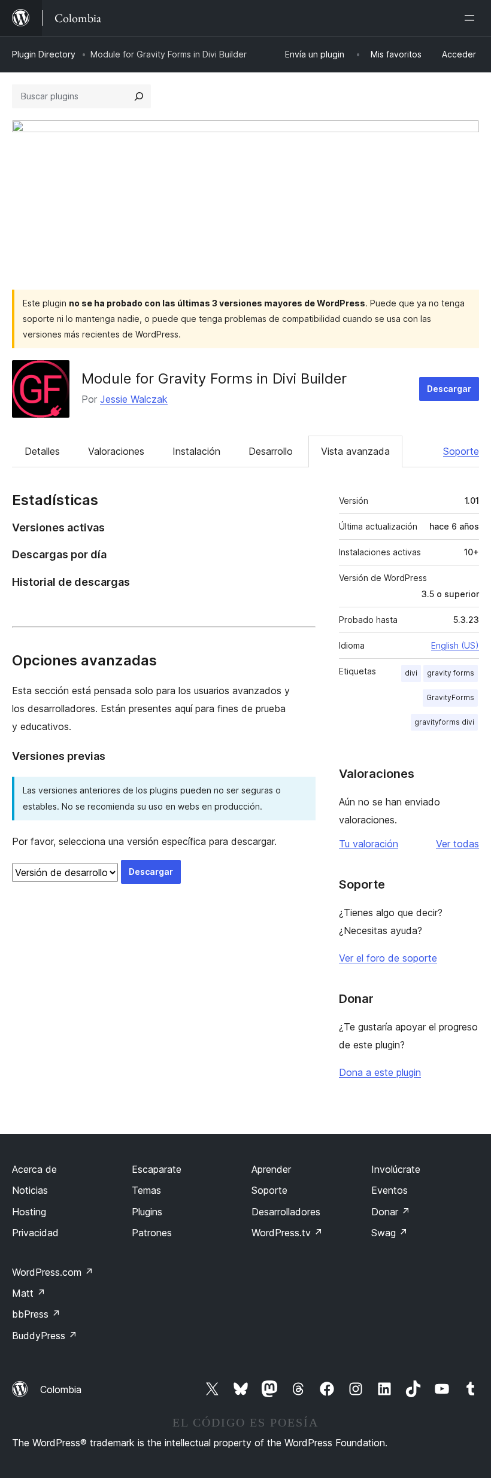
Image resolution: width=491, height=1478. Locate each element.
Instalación (196, 451)
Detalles (42, 451)
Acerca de (34, 1169)
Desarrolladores (285, 1212)
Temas (146, 1190)
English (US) (455, 645)
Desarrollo (270, 451)
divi (411, 672)
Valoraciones (116, 451)
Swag (389, 1233)
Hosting (29, 1212)
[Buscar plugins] (139, 96)
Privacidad (35, 1233)
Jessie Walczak (134, 399)
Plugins (147, 1212)
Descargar (449, 389)
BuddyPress (44, 1336)
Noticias (30, 1190)
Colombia (60, 1389)
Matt (29, 1293)
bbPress (36, 1314)
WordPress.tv (287, 1233)
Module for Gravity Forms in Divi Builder (214, 378)
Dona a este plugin (380, 1072)
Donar (390, 1212)
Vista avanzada (355, 451)
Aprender (271, 1169)
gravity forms (450, 672)
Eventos (389, 1190)
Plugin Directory (43, 54)
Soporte (461, 451)
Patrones (152, 1233)
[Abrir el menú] (472, 18)
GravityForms (450, 697)
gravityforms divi (444, 721)
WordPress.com (52, 1272)
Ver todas (457, 844)
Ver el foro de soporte (388, 958)
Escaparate (156, 1169)
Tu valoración (368, 844)
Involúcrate (395, 1169)
